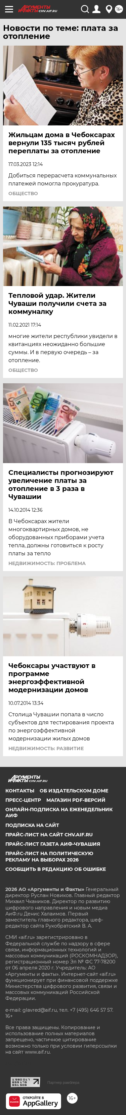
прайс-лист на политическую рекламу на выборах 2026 (49, 856)
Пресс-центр (23, 800)
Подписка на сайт (32, 825)
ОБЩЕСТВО (23, 193)
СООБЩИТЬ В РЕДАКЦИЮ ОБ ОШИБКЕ (55, 869)
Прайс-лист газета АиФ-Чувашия (52, 844)
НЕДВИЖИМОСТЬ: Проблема (47, 563)
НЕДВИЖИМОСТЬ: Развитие (46, 748)
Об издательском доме (74, 791)
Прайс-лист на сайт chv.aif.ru (49, 835)
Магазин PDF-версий (76, 800)
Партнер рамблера (63, 1082)
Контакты (19, 791)
